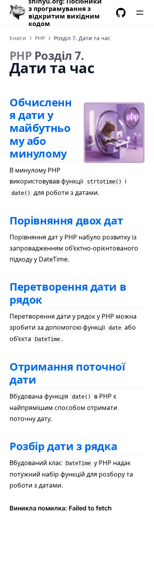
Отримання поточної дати (67, 373)
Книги (17, 38)
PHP (40, 38)
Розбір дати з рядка (63, 446)
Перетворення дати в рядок (67, 293)
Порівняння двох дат (66, 220)
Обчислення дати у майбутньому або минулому (40, 128)
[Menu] (140, 12)
